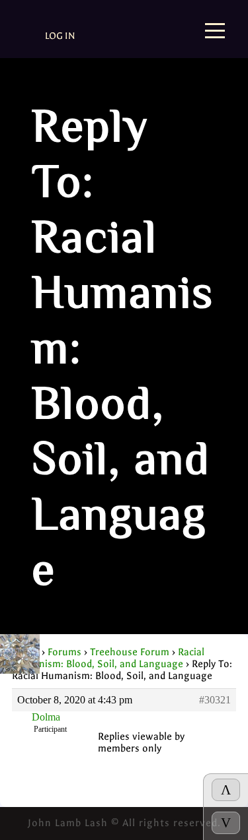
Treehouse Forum (129, 652)
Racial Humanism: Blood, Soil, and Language (108, 658)
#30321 (215, 699)
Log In (60, 36)
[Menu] (215, 32)
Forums (64, 652)
